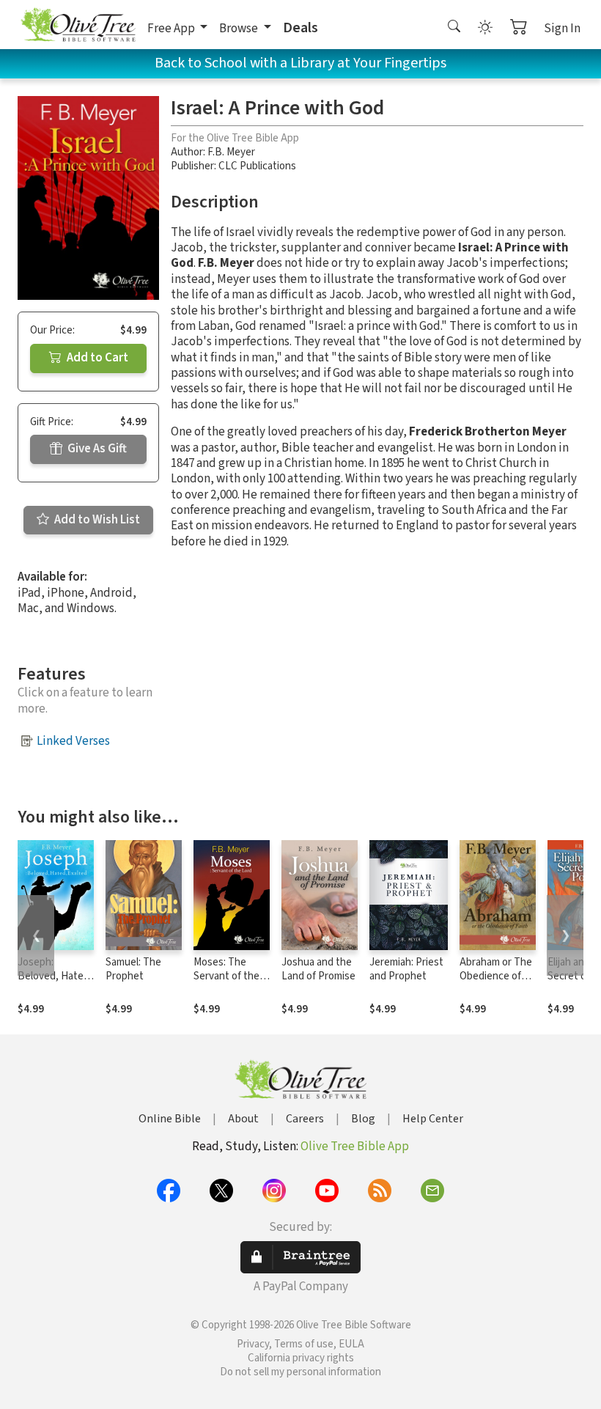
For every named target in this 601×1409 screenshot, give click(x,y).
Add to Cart (96, 358)
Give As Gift (96, 448)
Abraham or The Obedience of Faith (496, 976)
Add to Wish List (96, 520)
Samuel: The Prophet (133, 969)
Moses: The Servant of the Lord (226, 976)
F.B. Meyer (231, 152)
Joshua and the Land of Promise (318, 969)
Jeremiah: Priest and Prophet (406, 969)
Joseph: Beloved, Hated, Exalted (55, 976)
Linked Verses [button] (73, 741)
